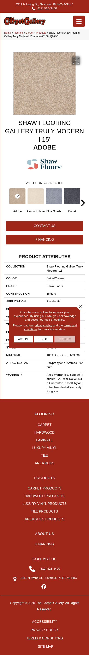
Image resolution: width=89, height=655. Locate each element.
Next (83, 197)
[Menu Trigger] (79, 21)
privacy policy (43, 325)
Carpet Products (44, 488)
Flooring (18, 32)
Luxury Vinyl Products (45, 503)
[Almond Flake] (35, 196)
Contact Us (44, 226)
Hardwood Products (44, 496)
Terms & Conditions (44, 638)
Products (41, 32)
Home (7, 32)
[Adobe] (17, 196)
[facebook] (44, 586)
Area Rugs (44, 463)
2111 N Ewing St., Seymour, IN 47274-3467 (44, 4)
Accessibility (44, 621)
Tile (44, 455)
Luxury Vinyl (44, 448)
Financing (44, 239)
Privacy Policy (44, 630)
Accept (23, 339)
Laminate (44, 440)
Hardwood (44, 432)
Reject (43, 339)
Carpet (29, 32)
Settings (65, 339)
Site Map (45, 646)
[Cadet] (72, 196)
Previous (6, 197)
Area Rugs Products (44, 519)
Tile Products (44, 511)
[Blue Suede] (54, 196)
